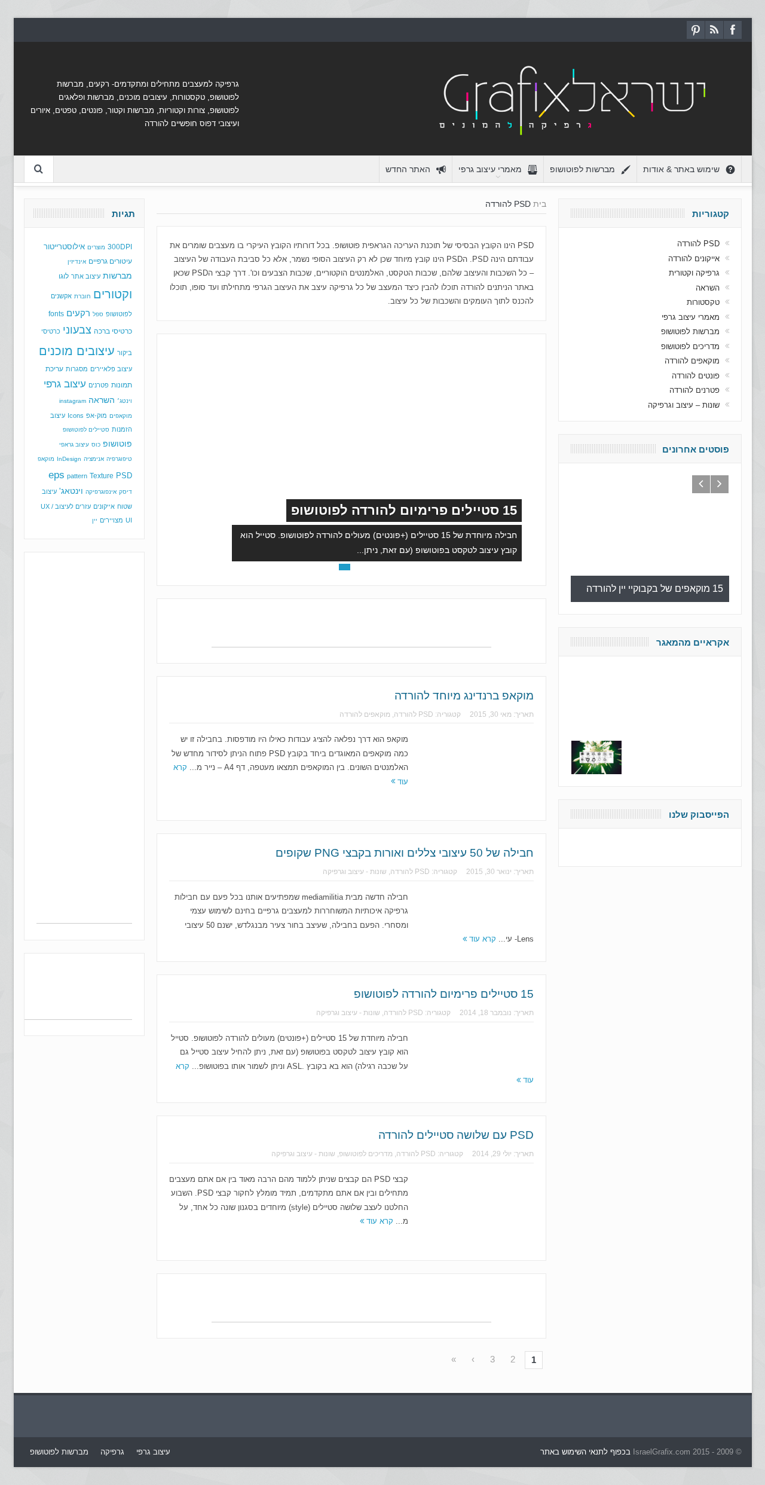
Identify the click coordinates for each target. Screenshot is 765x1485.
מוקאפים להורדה (364, 714)
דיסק (125, 491)
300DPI (120, 246)
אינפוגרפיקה (101, 491)
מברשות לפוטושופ (582, 169)
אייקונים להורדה (694, 258)
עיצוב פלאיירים (111, 368)
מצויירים (111, 520)
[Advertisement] (351, 629)
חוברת (82, 296)
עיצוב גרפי (65, 384)
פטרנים (98, 385)
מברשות (117, 275)
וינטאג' (71, 491)
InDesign (69, 459)
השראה (101, 400)
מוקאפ (46, 459)
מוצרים (96, 247)
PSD (124, 475)
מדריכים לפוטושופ (366, 1154)
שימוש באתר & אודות (681, 169)
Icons (76, 415)
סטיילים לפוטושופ (86, 429)
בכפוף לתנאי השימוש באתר (585, 1451)
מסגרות (77, 368)
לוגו (64, 276)
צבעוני (77, 330)
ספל (98, 314)
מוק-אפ (96, 415)
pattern (77, 475)
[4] (330, 567)
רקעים (78, 313)
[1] (372, 567)
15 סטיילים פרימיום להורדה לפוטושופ (404, 510)
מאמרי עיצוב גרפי (490, 169)
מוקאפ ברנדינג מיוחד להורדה (464, 695)
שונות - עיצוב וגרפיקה (355, 871)
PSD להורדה (413, 714)
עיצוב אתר (85, 276)
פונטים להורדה (696, 375)
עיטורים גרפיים (110, 261)
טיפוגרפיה (119, 459)
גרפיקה (112, 1451)
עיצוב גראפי (74, 444)
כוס (95, 444)
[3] (344, 567)
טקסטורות (703, 302)
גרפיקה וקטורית (694, 272)
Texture (102, 476)
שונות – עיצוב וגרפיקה (684, 405)
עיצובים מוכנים (77, 351)
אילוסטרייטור (64, 246)
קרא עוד (481, 938)
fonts (56, 314)
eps (56, 475)
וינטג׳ (124, 401)
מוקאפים (120, 415)
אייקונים (104, 506)
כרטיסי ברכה (113, 331)
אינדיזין (77, 261)
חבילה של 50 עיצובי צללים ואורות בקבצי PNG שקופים (405, 853)
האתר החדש (407, 169)
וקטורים (112, 294)
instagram (72, 401)
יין (94, 520)
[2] (358, 567)
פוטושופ (117, 443)
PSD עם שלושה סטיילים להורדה (456, 1135)
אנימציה (94, 459)
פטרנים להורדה (694, 390)
